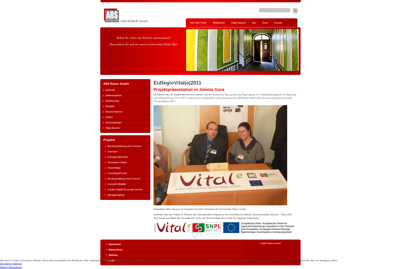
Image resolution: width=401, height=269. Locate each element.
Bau (254, 22)
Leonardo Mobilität (117, 184)
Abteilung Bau (112, 101)
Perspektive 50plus (117, 162)
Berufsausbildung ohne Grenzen (124, 178)
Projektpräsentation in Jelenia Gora (189, 89)
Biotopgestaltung (116, 195)
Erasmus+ (113, 151)
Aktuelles (110, 106)
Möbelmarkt (219, 22)
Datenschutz (116, 249)
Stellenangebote (113, 95)
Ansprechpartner (114, 111)
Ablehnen (17, 264)
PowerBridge (114, 168)
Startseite (110, 90)
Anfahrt (109, 117)
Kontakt (278, 22)
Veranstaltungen (113, 122)
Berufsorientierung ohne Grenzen (124, 146)
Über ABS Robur (198, 22)
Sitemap (113, 255)
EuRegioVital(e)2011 (118, 157)
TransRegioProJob (117, 173)
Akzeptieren (6, 264)
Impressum (115, 244)
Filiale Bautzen (238, 22)
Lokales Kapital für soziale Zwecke (125, 189)
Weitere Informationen (11, 267)
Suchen (295, 10)
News (265, 22)
